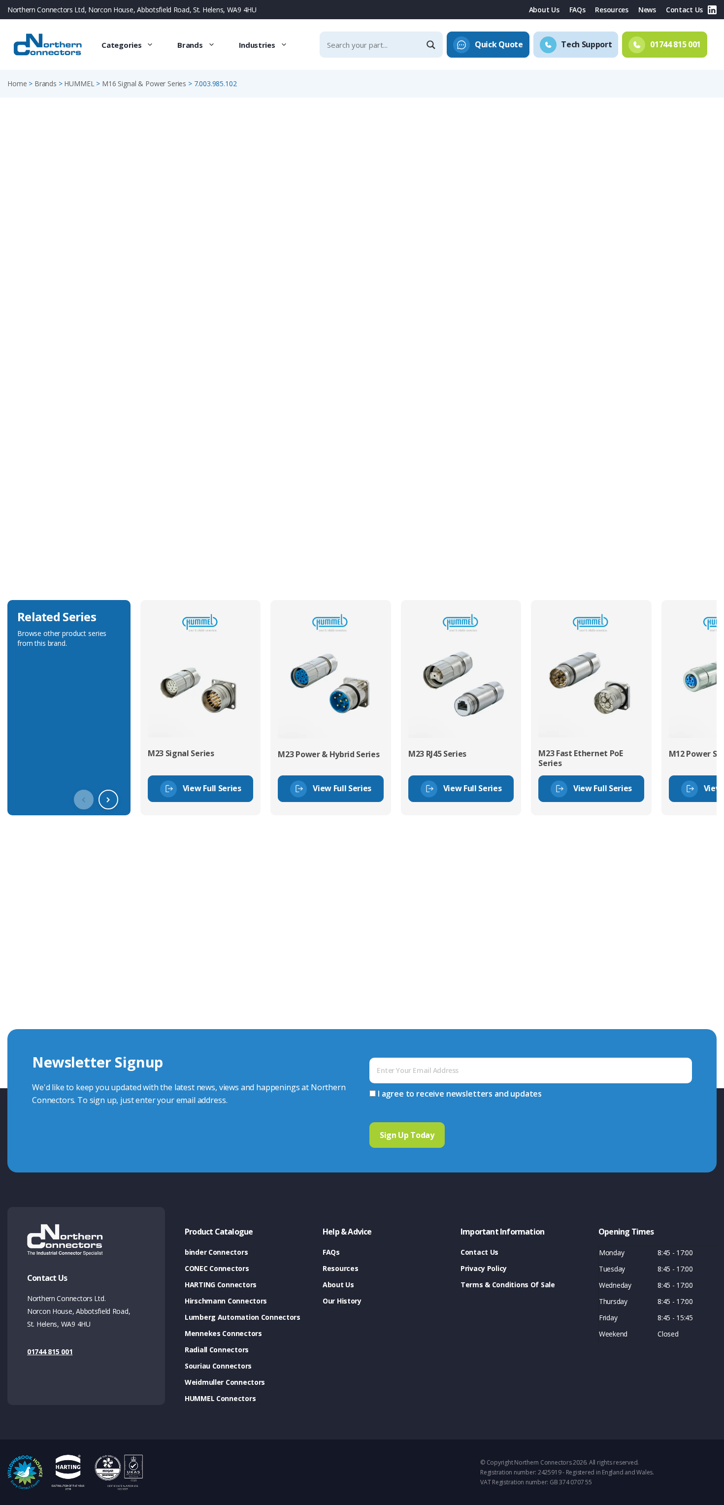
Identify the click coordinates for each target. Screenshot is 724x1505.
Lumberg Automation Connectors (242, 1317)
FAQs (577, 9)
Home (17, 83)
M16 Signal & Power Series (144, 83)
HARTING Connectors (221, 1284)
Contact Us (684, 9)
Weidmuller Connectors (225, 1382)
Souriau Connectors (218, 1366)
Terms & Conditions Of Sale (508, 1284)
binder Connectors (216, 1252)
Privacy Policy (484, 1268)
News (647, 9)
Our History (342, 1300)
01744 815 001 (49, 1351)
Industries (257, 45)
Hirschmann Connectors (226, 1300)
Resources (611, 9)
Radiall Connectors (217, 1349)
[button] (108, 799)
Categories (121, 45)
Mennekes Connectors (223, 1333)
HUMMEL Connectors (220, 1398)
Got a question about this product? (648, 258)
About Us (544, 9)
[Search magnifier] (432, 45)
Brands (189, 45)
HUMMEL (79, 83)
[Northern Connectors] (49, 45)
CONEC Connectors (217, 1268)
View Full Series (212, 788)
